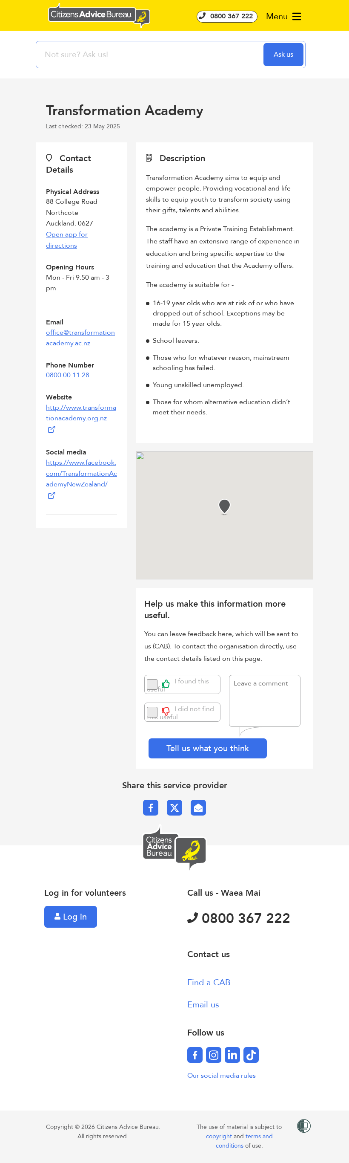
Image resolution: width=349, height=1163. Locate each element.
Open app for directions (67, 240)
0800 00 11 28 (67, 375)
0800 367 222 (230, 16)
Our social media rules (221, 1075)
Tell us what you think (207, 748)
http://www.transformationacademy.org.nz (81, 413)
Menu (278, 16)
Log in (73, 917)
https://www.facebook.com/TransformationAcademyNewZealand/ (81, 473)
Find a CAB (209, 982)
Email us (203, 1004)
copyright (220, 1136)
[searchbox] (150, 54)
